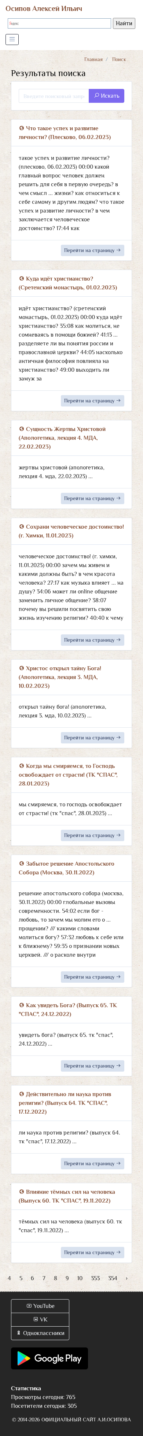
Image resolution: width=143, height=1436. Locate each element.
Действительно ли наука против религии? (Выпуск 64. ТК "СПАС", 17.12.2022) (65, 1103)
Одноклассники (43, 1333)
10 (79, 1278)
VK (43, 1319)
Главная (93, 59)
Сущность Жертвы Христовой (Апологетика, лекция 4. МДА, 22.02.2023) (62, 438)
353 (95, 1278)
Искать (109, 96)
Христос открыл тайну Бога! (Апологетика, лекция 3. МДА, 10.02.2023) (60, 677)
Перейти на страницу (90, 250)
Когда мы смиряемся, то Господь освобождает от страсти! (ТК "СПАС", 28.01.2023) (68, 775)
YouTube (43, 1306)
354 (112, 1278)
